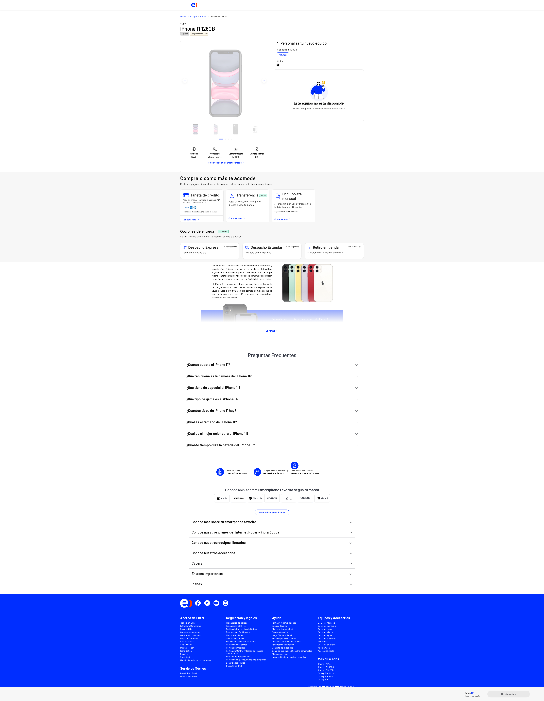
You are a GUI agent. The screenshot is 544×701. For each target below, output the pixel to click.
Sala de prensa (187, 641)
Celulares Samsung (327, 626)
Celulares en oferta (326, 644)
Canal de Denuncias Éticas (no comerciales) (292, 651)
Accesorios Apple (326, 651)
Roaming (184, 654)
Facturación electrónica (283, 644)
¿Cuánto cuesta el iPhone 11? (208, 364)
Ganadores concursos (190, 635)
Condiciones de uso (235, 638)
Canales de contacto (189, 632)
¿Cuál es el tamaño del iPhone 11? (211, 422)
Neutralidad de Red (235, 635)
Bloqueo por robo (280, 654)
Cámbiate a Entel (236, 471)
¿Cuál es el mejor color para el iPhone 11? (217, 433)
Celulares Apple (325, 635)
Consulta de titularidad (282, 648)
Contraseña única (280, 632)
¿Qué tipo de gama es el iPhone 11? (212, 399)
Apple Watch (324, 648)
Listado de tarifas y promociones (195, 660)
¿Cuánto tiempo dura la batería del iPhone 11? (220, 445)
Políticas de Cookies (235, 648)
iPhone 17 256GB (326, 667)
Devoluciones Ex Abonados (238, 632)
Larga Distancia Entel (282, 635)
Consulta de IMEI (234, 666)
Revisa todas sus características (224, 162)
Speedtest (185, 657)
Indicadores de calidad (236, 623)
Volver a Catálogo (188, 16)
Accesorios (323, 641)
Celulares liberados (327, 638)
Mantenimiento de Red (282, 629)
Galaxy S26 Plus (325, 676)
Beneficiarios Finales (235, 663)
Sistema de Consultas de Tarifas (241, 641)
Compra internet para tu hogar (276, 471)
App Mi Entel (186, 644)
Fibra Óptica (186, 651)
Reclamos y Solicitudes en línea (286, 641)
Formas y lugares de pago (284, 623)
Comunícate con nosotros (305, 471)
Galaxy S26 (323, 679)
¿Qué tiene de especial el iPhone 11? (213, 387)
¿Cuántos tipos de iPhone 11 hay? (211, 410)
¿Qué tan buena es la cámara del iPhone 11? (219, 376)
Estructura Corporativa (190, 626)
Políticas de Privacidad (236, 644)
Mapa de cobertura (189, 638)
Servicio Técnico (279, 626)
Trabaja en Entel (187, 623)
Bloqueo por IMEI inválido (284, 638)
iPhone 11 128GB (219, 16)
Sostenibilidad (186, 629)
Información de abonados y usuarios (289, 657)
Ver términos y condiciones (272, 512)
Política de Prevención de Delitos (241, 629)
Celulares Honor (325, 629)
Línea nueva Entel (188, 676)
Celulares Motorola (326, 623)
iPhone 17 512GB (326, 670)
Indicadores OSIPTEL (236, 626)
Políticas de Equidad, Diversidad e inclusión (246, 659)
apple (203, 16)
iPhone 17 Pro (324, 664)
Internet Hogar (187, 648)
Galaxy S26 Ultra (326, 673)
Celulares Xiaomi (325, 632)
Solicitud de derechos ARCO (239, 656)
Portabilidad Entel (188, 673)
